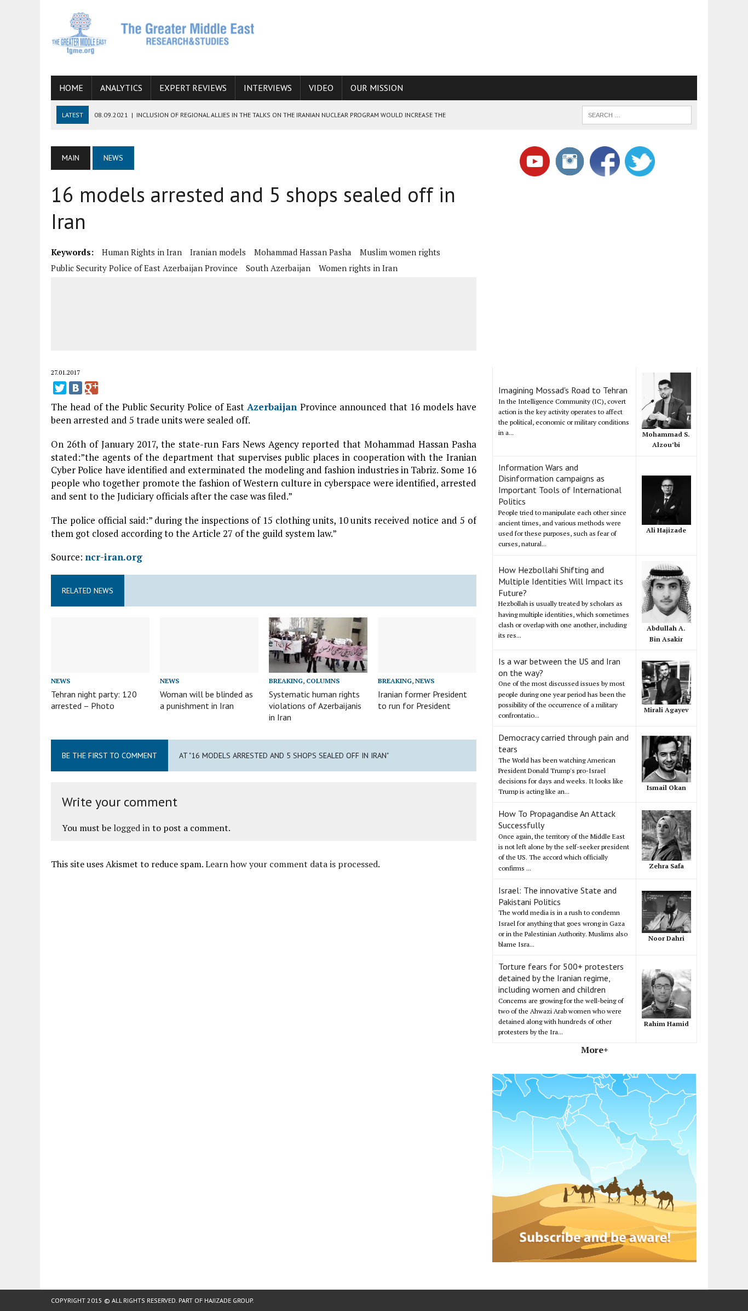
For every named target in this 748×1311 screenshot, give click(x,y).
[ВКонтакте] (75, 387)
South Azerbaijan (278, 267)
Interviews (268, 87)
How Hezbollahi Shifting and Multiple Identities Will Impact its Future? (560, 581)
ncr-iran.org (113, 557)
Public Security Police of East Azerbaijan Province (144, 267)
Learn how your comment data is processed (291, 864)
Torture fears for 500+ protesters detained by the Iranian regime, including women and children (561, 978)
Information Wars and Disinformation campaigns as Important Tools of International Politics (560, 484)
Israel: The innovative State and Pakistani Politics (557, 896)
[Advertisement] (497, 35)
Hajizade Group (228, 1300)
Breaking (286, 681)
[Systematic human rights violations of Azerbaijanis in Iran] (318, 666)
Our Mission (376, 87)
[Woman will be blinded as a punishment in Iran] (209, 666)
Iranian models (218, 252)
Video (321, 87)
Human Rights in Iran (142, 252)
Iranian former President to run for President (422, 700)
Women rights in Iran (358, 267)
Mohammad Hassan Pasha (303, 252)
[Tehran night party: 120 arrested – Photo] (100, 666)
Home (71, 87)
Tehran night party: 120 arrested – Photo (94, 700)
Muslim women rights (400, 252)
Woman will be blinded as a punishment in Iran (206, 700)
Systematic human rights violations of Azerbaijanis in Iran (315, 706)
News (60, 681)
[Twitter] (59, 387)
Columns (323, 681)
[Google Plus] (91, 387)
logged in (131, 828)
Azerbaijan (272, 406)
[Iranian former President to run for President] (427, 666)
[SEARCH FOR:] (637, 113)
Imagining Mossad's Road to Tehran (563, 390)
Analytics (121, 87)
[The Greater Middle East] (153, 33)
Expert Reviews (193, 87)
